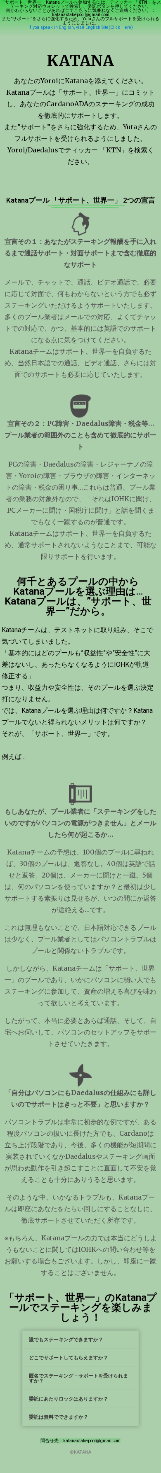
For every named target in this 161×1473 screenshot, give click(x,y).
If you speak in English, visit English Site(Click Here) (80, 27)
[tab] (80, 1340)
